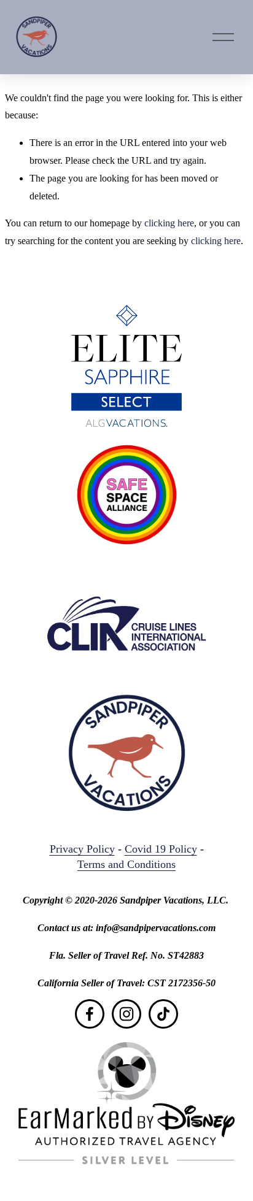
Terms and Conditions (126, 864)
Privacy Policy (82, 849)
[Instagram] (126, 1014)
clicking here (169, 223)
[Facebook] (89, 1014)
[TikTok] (163, 1014)
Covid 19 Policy (161, 849)
